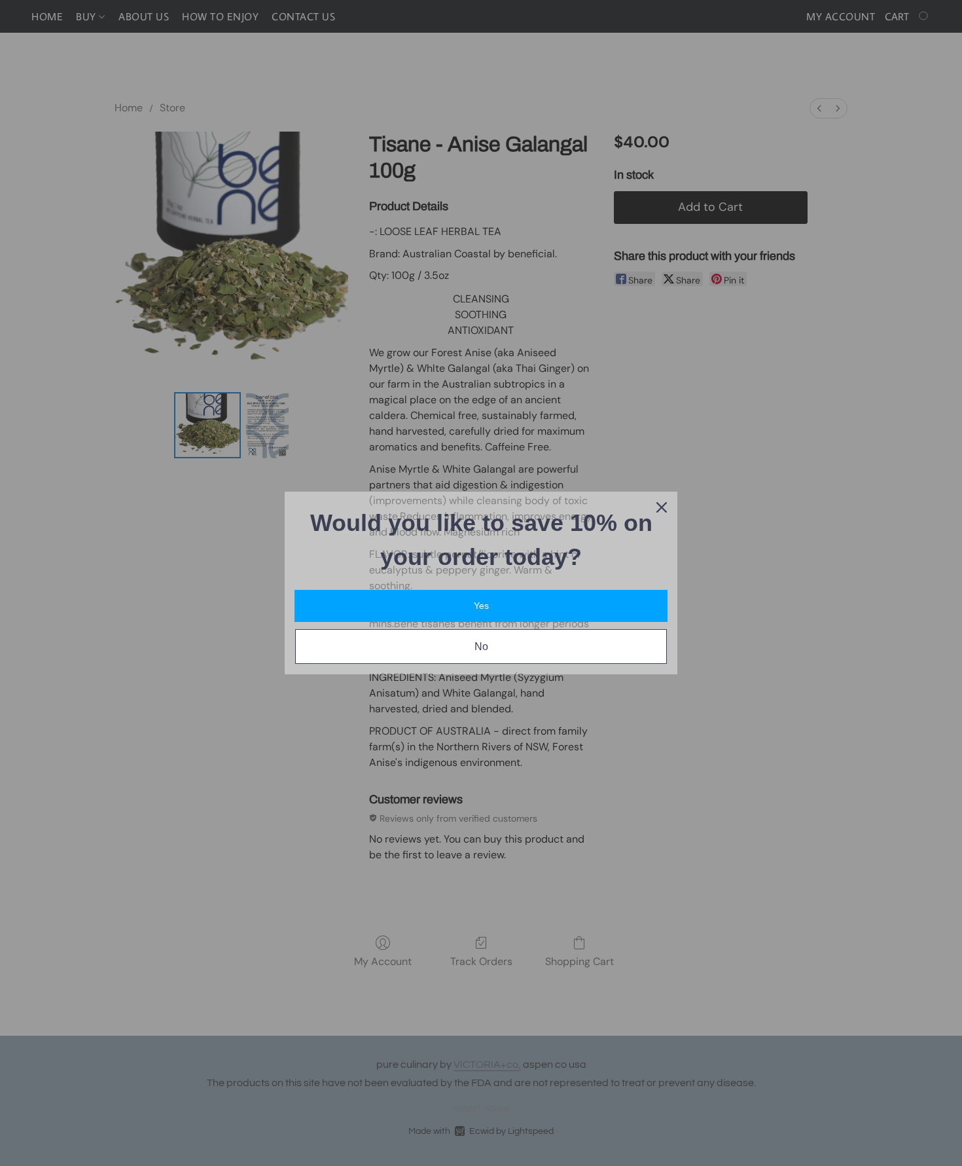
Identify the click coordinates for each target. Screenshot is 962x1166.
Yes (481, 605)
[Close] (661, 507)
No (481, 646)
